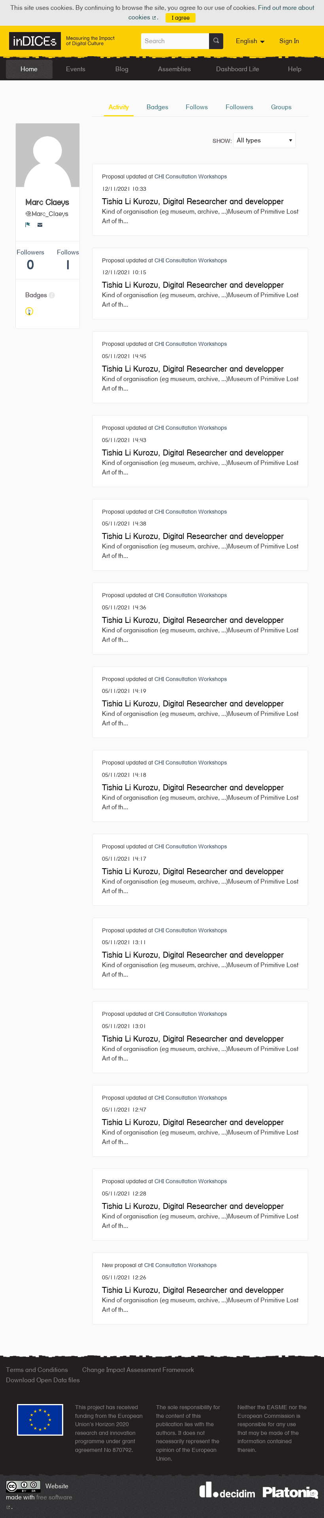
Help (294, 69)
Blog (121, 69)
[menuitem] (251, 41)
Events (75, 69)
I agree (181, 17)
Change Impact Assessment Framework (138, 1370)
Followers (239, 107)
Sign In (289, 41)
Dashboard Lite (237, 69)
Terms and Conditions (37, 1370)
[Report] (27, 224)
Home (29, 69)
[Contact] (40, 224)
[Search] (216, 41)
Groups (281, 107)
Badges (157, 107)
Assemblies (174, 69)
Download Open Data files (43, 1380)
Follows (197, 107)
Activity (119, 107)
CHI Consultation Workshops (190, 176)
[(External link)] (290, 1492)
